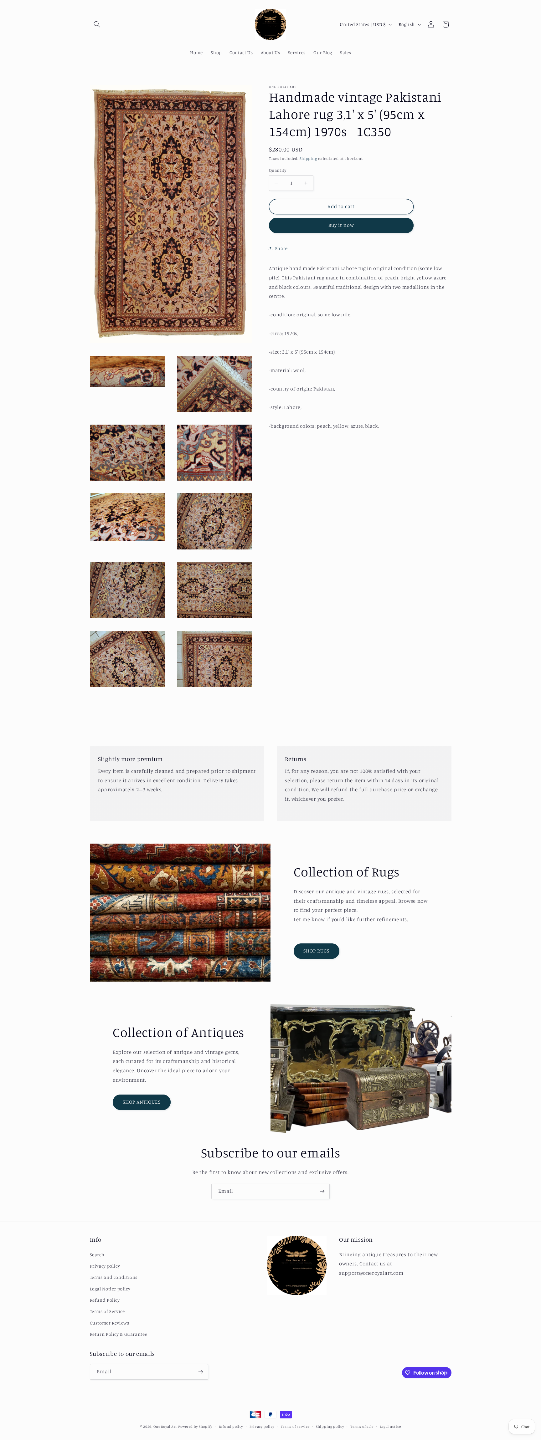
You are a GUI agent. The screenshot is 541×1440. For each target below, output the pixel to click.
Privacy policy (105, 1266)
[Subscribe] (322, 1191)
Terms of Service (107, 1311)
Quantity (277, 170)
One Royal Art (165, 1426)
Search (97, 1254)
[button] (97, 24)
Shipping (308, 158)
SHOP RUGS (316, 951)
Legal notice (390, 1426)
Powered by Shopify (195, 1426)
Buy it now (341, 225)
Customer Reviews (109, 1322)
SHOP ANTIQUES (142, 1102)
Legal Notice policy (110, 1288)
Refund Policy (105, 1300)
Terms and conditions (114, 1277)
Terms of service (295, 1426)
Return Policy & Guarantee (118, 1334)
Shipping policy (330, 1426)
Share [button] (281, 248)
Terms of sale (362, 1426)
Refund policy (231, 1426)
